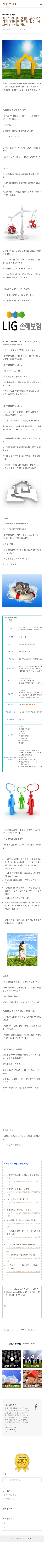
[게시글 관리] (14, 1330)
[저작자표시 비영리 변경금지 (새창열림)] (31, 1330)
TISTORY (22, 1539)
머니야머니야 (9, 3)
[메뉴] (41, 4)
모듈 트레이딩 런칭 (9, 1494)
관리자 (30, 1539)
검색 (39, 1480)
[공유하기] (11, 1330)
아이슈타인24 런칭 (9, 1499)
